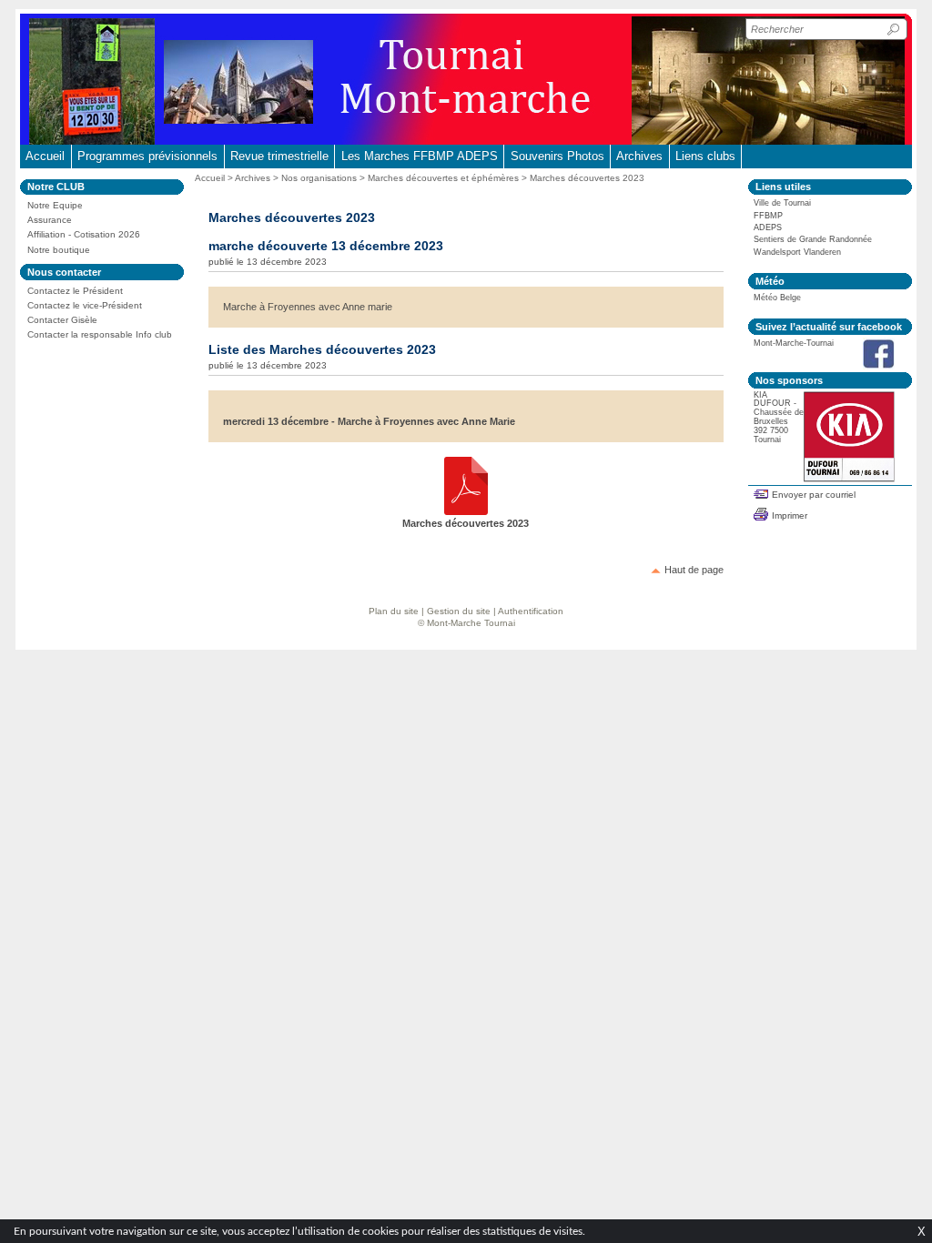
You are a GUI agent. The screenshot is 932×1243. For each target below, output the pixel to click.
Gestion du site (459, 611)
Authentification (530, 611)
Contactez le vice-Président (84, 305)
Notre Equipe (55, 205)
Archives (639, 156)
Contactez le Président (75, 291)
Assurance (49, 220)
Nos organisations (319, 178)
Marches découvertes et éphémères (443, 178)
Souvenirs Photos (557, 156)
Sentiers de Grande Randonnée (813, 239)
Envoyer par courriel (814, 495)
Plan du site (394, 611)
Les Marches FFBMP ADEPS (419, 156)
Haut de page (694, 569)
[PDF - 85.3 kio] (466, 511)
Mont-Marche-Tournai (794, 343)
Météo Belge (777, 297)
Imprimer (789, 515)
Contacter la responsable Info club (99, 334)
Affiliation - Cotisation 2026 (83, 234)
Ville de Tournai (782, 202)
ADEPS (768, 227)
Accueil (45, 156)
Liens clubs (705, 156)
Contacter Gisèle (62, 320)
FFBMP (768, 215)
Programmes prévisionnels (147, 156)
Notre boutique (58, 250)
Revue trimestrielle (279, 156)
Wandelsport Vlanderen (797, 252)
